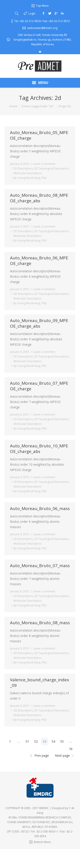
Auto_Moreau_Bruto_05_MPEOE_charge (39, 135)
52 (36, 741)
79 (70, 749)
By (30, 178)
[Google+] (56, 13)
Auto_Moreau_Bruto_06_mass (40, 508)
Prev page (41, 755)
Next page (62, 755)
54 (53, 741)
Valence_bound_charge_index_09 (39, 682)
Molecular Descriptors (28, 173)
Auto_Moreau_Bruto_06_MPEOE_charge (39, 260)
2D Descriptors (23, 168)
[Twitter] (49, 13)
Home (13, 106)
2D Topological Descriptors (51, 168)
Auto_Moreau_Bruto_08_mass (40, 623)
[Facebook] (43, 13)
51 (27, 741)
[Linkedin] (62, 13)
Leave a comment (44, 164)
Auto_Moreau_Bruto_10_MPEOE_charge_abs (39, 448)
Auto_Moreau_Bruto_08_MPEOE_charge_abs (39, 198)
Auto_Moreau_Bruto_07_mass (40, 565)
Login (31, 13)
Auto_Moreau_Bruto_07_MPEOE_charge (39, 386)
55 (62, 741)
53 (44, 741)
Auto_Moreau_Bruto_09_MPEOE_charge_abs (39, 323)
